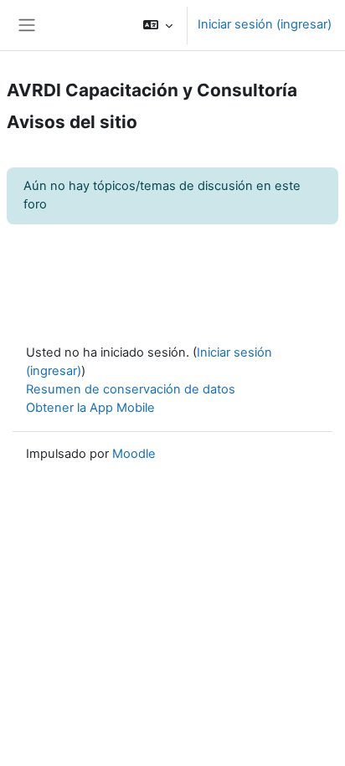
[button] (157, 25)
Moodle (134, 453)
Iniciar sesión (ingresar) (265, 24)
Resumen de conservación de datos (130, 389)
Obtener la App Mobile (90, 407)
